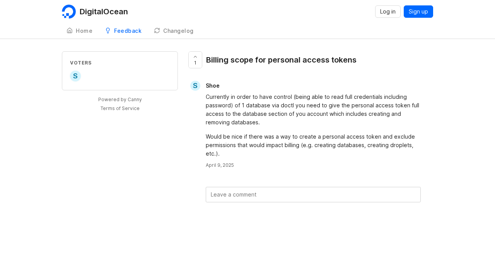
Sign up (418, 11)
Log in (388, 11)
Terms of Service (120, 108)
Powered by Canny (120, 99)
